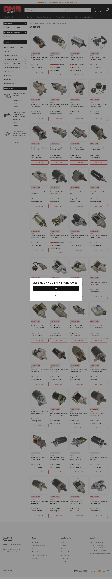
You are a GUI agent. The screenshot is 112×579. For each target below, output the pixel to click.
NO (56, 295)
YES (56, 289)
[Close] (80, 280)
